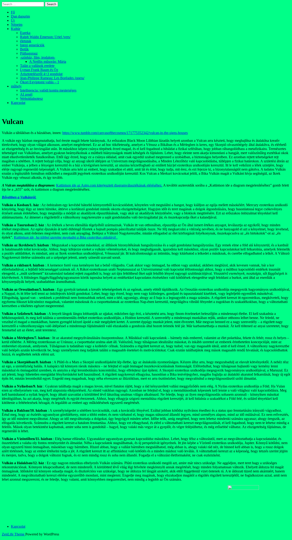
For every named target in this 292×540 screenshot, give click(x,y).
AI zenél (26, 94)
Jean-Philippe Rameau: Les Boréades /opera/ (52, 78)
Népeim (16, 24)
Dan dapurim (20, 16)
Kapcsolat (18, 103)
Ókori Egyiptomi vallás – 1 (39, 82)
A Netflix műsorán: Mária (47, 61)
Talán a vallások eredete (37, 66)
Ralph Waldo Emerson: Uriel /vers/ (45, 37)
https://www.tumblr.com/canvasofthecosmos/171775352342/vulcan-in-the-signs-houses (125, 133)
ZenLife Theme (13, 534)
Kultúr (15, 29)
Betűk (24, 49)
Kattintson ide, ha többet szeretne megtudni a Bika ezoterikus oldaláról (65, 237)
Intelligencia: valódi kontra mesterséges (48, 90)
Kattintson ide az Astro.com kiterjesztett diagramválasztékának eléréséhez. (109, 185)
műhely (16, 86)
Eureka (25, 33)
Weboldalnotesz (31, 98)
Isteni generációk (32, 45)
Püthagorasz (29, 53)
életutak (25, 41)
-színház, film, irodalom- (37, 57)
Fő (13, 12)
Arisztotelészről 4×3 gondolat (41, 74)
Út (13, 20)
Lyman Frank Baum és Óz (39, 70)
